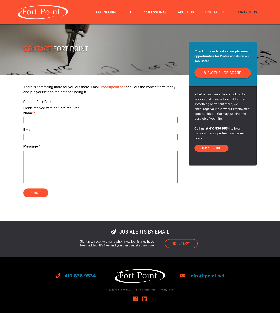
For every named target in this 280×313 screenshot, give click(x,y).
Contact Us (247, 12)
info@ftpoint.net (112, 87)
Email (29, 130)
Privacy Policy (167, 289)
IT (130, 12)
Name (29, 113)
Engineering (107, 12)
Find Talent (215, 12)
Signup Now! (181, 243)
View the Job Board (222, 72)
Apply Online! (211, 148)
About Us (186, 12)
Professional (155, 12)
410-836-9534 (219, 129)
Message (31, 146)
